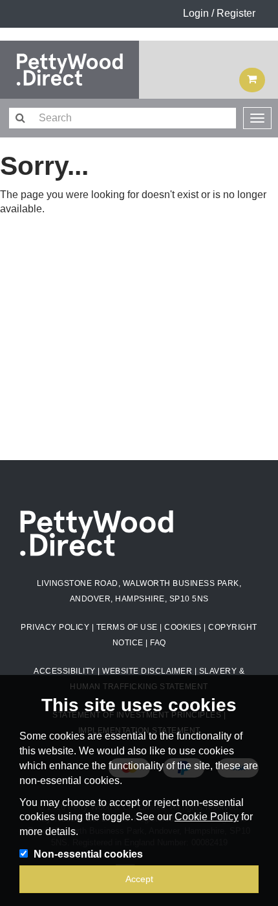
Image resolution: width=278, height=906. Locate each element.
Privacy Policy (55, 627)
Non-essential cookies (88, 854)
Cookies (183, 627)
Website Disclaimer (147, 671)
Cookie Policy (207, 816)
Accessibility (65, 671)
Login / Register (219, 13)
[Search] (19, 118)
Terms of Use (127, 627)
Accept (139, 879)
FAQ (158, 642)
